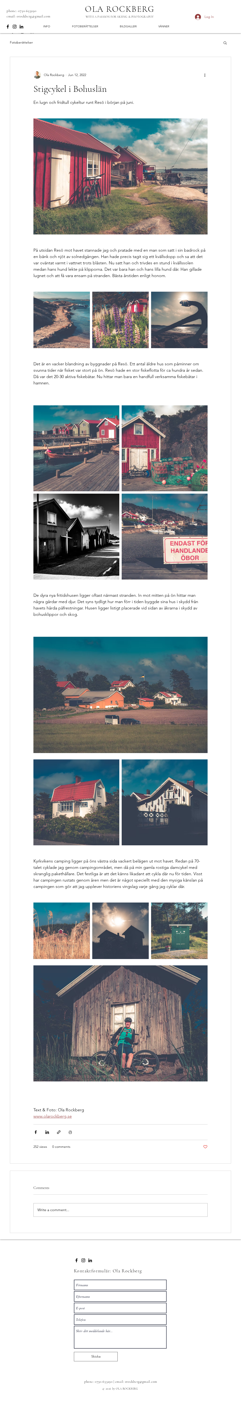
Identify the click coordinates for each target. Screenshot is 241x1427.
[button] (225, 42)
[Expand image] (61, 320)
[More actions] (205, 75)
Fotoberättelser (21, 42)
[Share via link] (58, 1132)
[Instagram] (14, 26)
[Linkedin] (21, 26)
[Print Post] (70, 1132)
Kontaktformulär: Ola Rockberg (108, 1271)
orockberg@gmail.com (33, 16)
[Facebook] (7, 26)
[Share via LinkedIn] (47, 1132)
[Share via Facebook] (35, 1132)
